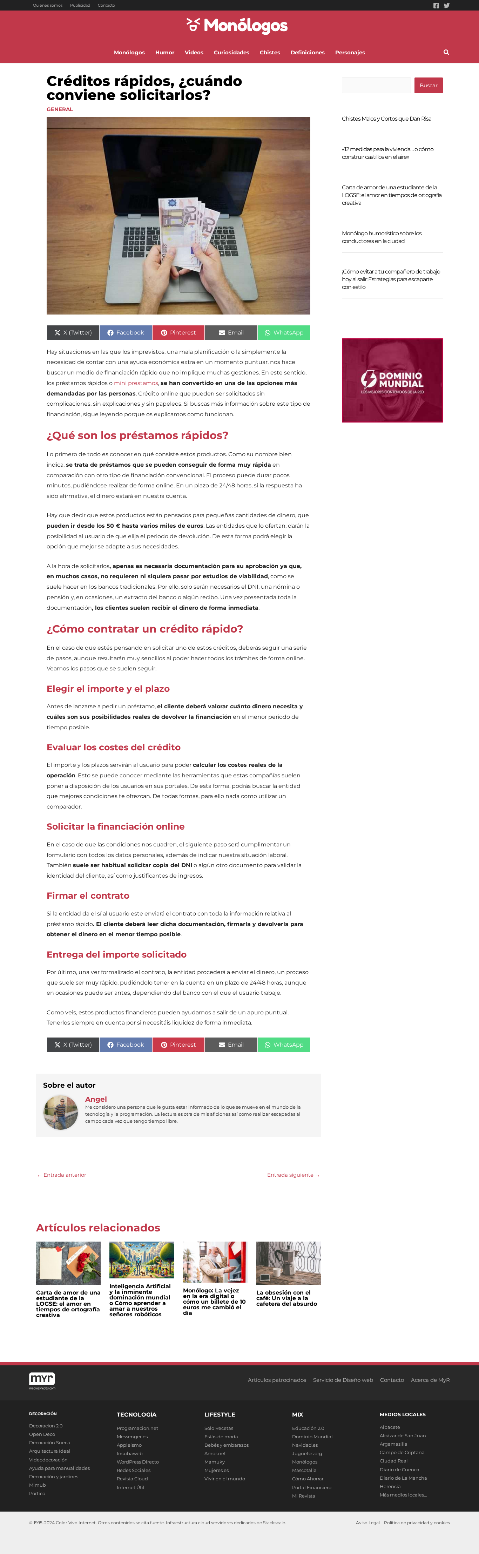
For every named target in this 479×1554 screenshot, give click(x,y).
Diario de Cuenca (399, 1469)
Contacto (106, 5)
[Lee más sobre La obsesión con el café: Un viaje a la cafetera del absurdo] (288, 1262)
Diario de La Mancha (403, 1478)
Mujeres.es (216, 1470)
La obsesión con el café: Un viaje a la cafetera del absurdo (286, 1298)
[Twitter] (447, 5)
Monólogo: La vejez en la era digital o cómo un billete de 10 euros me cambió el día (214, 1301)
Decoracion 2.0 (46, 1425)
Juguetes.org (307, 1453)
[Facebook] (436, 5)
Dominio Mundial (312, 1436)
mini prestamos (136, 383)
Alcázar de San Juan (403, 1435)
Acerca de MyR (430, 1380)
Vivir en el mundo (224, 1478)
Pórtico (37, 1493)
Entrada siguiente (293, 1174)
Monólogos (304, 1462)
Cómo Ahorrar (308, 1478)
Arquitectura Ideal (49, 1451)
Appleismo (129, 1445)
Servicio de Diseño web (343, 1380)
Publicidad (80, 5)
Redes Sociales (133, 1470)
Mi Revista (303, 1496)
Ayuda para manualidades (59, 1468)
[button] (447, 53)
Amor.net (215, 1453)
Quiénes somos (47, 5)
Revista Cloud (132, 1478)
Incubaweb (130, 1453)
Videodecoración (48, 1459)
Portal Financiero (311, 1487)
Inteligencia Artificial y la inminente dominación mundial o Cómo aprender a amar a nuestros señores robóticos (140, 1300)
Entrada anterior (61, 1174)
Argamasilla (393, 1444)
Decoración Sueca (49, 1442)
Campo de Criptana (402, 1452)
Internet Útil (130, 1487)
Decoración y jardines (53, 1476)
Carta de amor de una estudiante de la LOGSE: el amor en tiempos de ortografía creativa (68, 1303)
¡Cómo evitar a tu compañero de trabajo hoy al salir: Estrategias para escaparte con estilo (391, 279)
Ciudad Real (394, 1461)
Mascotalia (304, 1470)
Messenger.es (132, 1436)
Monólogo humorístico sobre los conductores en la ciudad (381, 237)
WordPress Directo (138, 1462)
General (60, 109)
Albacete (390, 1427)
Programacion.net (137, 1428)
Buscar (429, 85)
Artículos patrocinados (277, 1380)
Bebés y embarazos (226, 1445)
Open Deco (42, 1434)
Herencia (390, 1486)
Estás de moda (221, 1436)
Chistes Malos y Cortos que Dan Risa (386, 118)
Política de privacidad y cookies (417, 1522)
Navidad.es (305, 1445)
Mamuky (214, 1462)
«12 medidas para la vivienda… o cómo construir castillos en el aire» (387, 153)
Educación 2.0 (308, 1428)
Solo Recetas (218, 1428)
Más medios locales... (403, 1495)
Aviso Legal (368, 1522)
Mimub (37, 1485)
